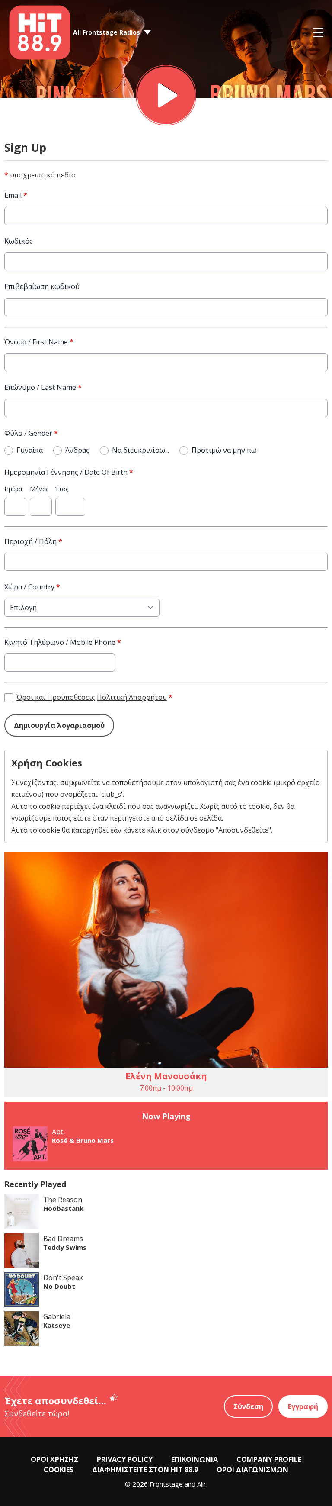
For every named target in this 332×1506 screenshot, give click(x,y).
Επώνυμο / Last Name (43, 387)
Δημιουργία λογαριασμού (59, 725)
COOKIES (58, 1469)
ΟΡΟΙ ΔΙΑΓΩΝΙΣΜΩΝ (252, 1469)
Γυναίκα (29, 450)
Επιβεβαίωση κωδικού (42, 286)
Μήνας (39, 489)
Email (15, 195)
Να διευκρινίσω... (140, 450)
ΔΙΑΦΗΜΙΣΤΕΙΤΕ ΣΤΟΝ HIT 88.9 (145, 1469)
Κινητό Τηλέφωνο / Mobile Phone (62, 642)
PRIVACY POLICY (125, 1459)
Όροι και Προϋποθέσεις (55, 697)
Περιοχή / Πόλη (33, 541)
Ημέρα (13, 489)
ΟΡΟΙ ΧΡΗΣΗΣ (54, 1459)
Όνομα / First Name (38, 342)
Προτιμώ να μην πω (224, 450)
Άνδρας (77, 450)
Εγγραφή (303, 1406)
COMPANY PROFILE (268, 1459)
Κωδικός (18, 241)
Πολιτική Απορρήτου (132, 697)
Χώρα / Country (32, 587)
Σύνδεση (248, 1406)
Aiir (201, 1484)
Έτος (61, 489)
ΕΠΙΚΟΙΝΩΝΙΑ (194, 1459)
